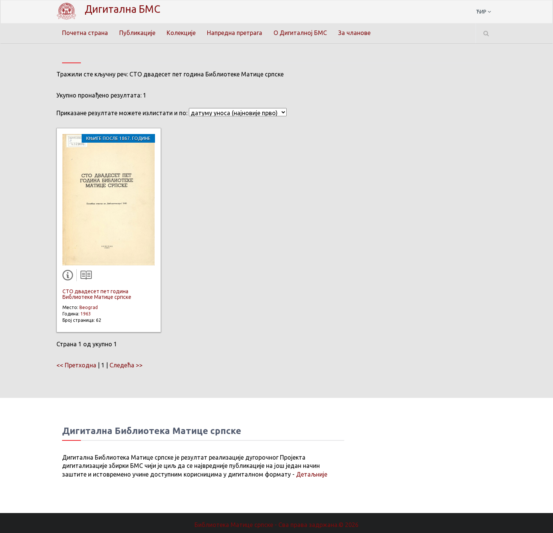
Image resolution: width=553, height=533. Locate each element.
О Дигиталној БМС (300, 32)
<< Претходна (76, 365)
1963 (86, 313)
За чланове (354, 32)
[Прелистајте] (84, 276)
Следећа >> (126, 365)
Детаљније (311, 474)
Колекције (181, 32)
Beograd (88, 307)
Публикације (137, 32)
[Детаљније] (69, 276)
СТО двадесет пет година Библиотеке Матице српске (96, 294)
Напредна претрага (234, 32)
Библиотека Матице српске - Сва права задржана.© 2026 (276, 524)
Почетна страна (85, 32)
